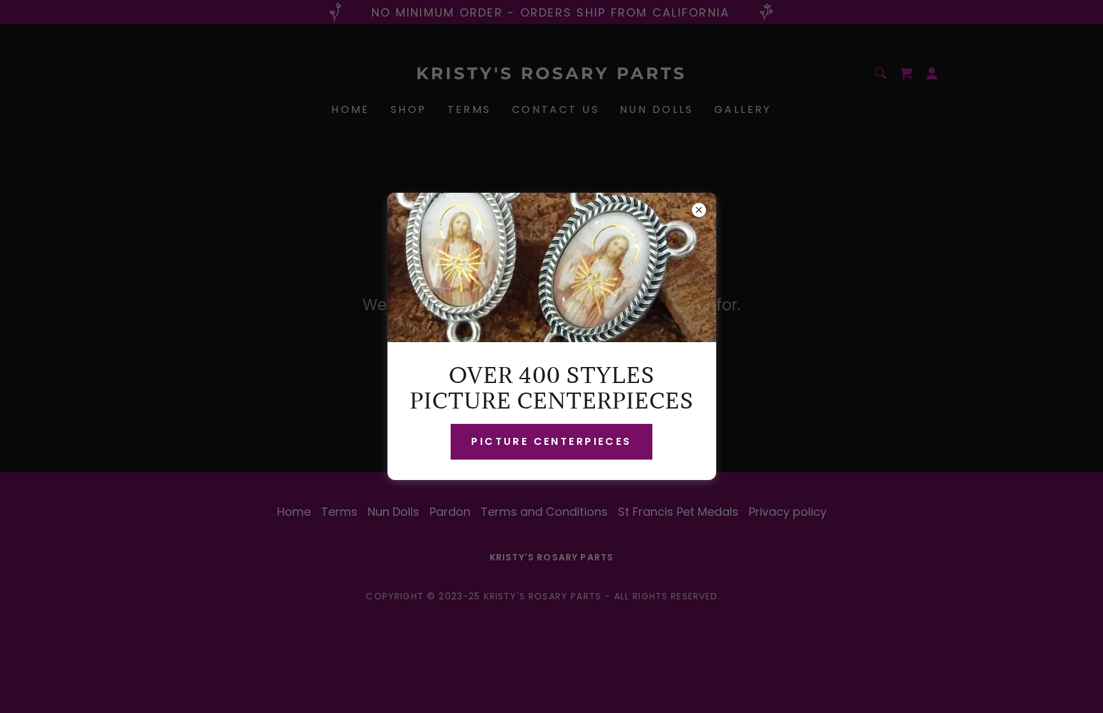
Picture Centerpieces (551, 441)
